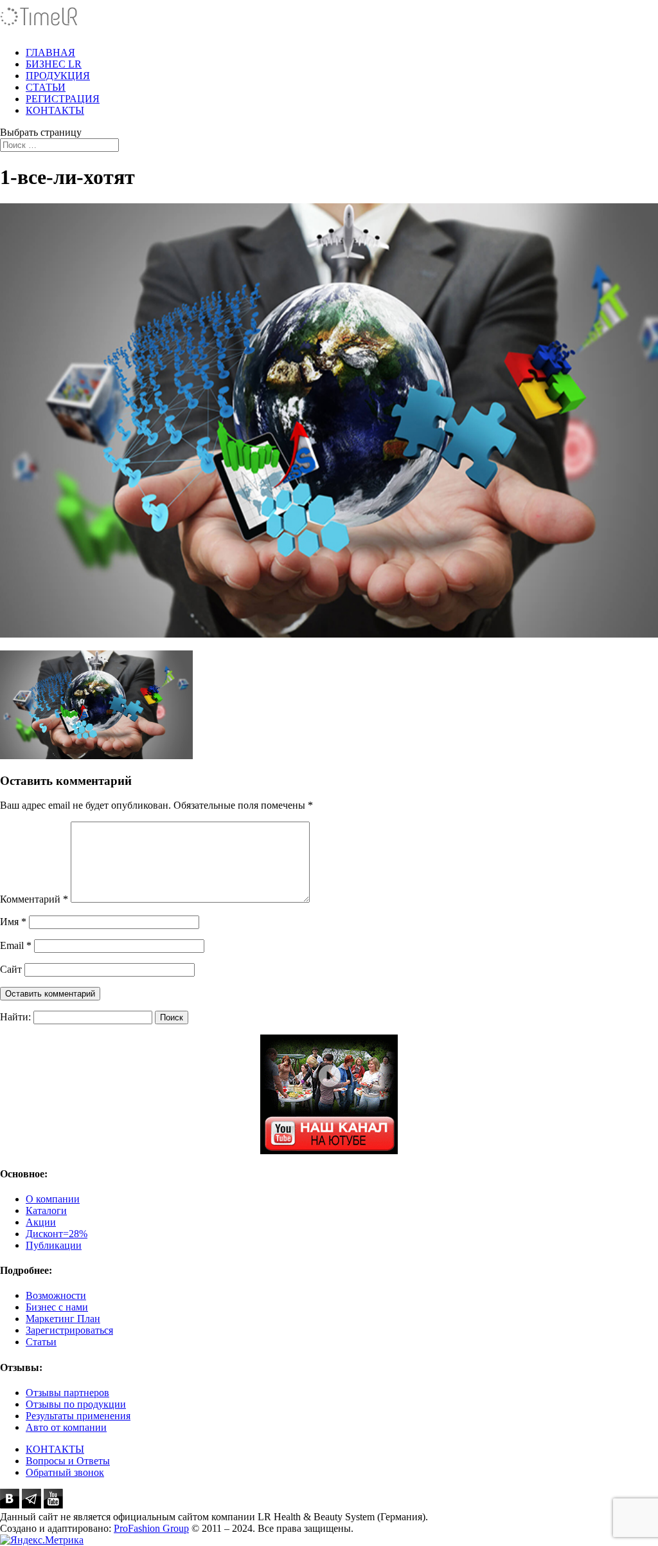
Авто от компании (66, 1427)
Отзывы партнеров (67, 1392)
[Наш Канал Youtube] (329, 1094)
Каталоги (46, 1210)
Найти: (15, 1016)
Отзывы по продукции (76, 1404)
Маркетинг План (63, 1318)
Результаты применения (78, 1415)
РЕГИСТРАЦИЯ (63, 98)
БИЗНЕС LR (54, 64)
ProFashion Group (151, 1528)
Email (15, 945)
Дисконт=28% (56, 1233)
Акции (41, 1222)
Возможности (56, 1295)
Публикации (54, 1245)
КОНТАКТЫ (55, 110)
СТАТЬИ (46, 87)
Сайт (11, 969)
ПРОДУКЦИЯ (58, 75)
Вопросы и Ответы (68, 1460)
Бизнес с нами (57, 1307)
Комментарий (34, 899)
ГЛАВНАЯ (50, 52)
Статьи (41, 1341)
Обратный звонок (65, 1472)
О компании (53, 1198)
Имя (13, 921)
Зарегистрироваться (69, 1330)
